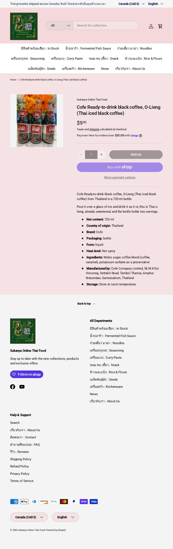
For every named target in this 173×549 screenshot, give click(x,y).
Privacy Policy (19, 474)
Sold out (136, 154)
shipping (94, 129)
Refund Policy (19, 466)
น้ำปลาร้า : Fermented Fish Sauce (88, 48)
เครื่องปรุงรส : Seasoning (28, 58)
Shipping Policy (20, 459)
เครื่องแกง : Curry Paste (67, 58)
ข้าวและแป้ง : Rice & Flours (143, 58)
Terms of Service (22, 481)
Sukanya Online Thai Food (92, 99)
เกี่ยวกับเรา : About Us (130, 69)
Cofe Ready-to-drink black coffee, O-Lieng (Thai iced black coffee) (53, 80)
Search (15, 423)
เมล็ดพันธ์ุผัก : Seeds (41, 69)
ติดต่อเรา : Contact (23, 437)
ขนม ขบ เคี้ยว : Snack (104, 58)
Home (13, 80)
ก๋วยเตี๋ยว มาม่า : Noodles (134, 48)
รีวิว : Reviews (19, 452)
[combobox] (92, 25)
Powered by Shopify (56, 530)
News (105, 69)
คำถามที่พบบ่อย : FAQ (25, 445)
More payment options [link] (119, 177)
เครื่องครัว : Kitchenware (78, 69)
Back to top (84, 303)
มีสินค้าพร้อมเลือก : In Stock (40, 48)
